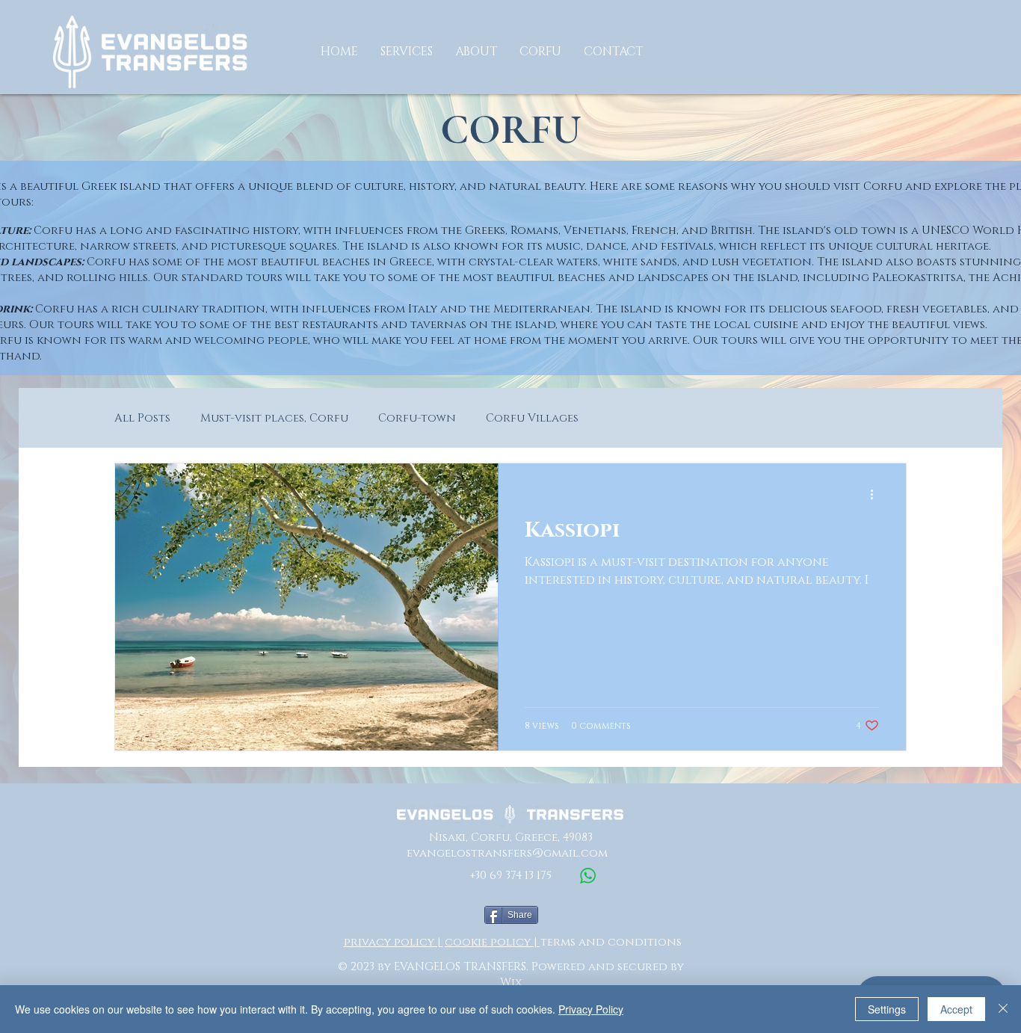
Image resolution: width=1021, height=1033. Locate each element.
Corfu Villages (532, 418)
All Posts (142, 418)
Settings (887, 1009)
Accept (956, 1009)
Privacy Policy (590, 1009)
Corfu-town (417, 418)
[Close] (1003, 1009)
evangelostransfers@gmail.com (507, 853)
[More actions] (877, 494)
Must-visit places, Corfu (274, 418)
